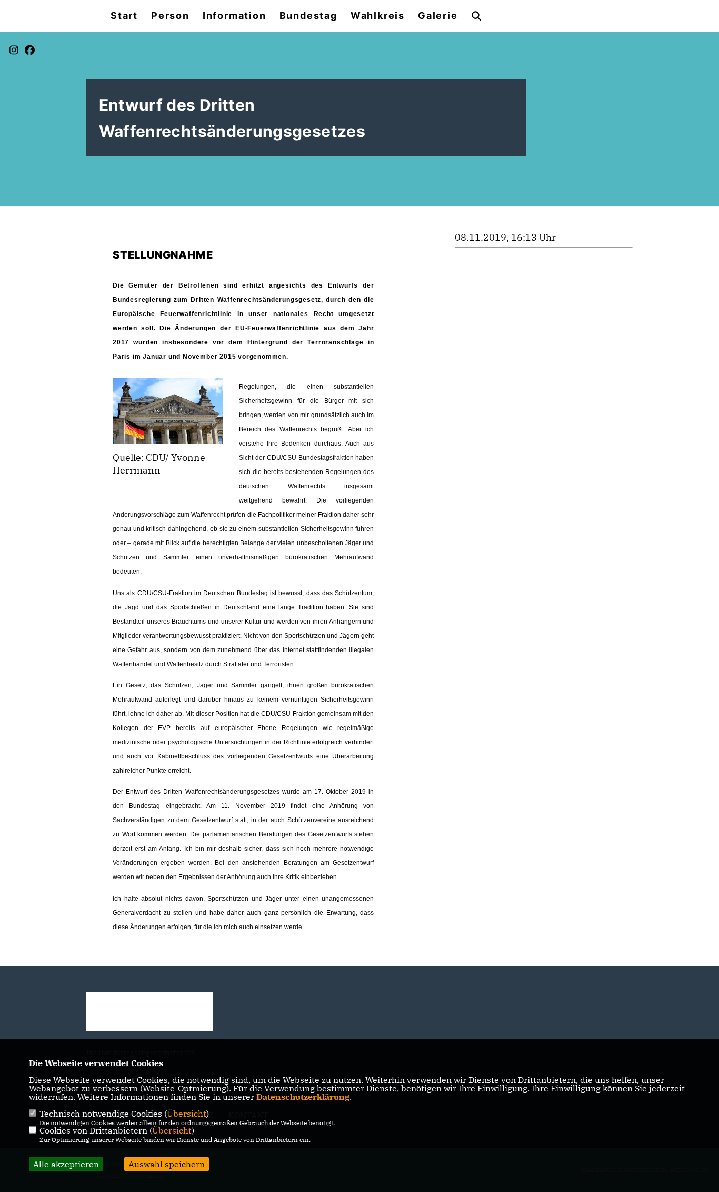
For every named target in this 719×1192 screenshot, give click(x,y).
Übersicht (186, 1113)
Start (124, 16)
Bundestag (308, 16)
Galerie (438, 16)
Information (234, 16)
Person (170, 16)
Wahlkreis (378, 16)
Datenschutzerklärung (302, 1096)
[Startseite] (149, 1011)
